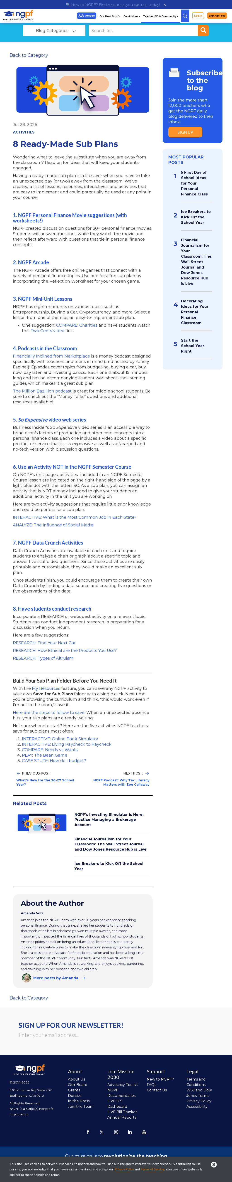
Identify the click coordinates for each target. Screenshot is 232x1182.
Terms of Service (152, 1169)
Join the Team (81, 1106)
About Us (76, 1079)
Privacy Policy (198, 1101)
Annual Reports (121, 1117)
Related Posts (30, 803)
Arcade (90, 15)
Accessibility (197, 1106)
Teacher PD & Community (160, 16)
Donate (75, 1095)
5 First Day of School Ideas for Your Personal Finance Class (194, 183)
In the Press (78, 1101)
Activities (24, 132)
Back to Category (29, 55)
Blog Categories (52, 30)
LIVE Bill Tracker (122, 1112)
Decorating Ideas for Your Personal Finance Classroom (194, 312)
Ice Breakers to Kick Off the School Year (196, 217)
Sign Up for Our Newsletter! (71, 1025)
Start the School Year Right (192, 345)
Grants (74, 1090)
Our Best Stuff (109, 16)
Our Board (77, 1085)
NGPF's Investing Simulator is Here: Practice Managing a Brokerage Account (109, 819)
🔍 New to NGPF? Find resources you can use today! (113, 4)
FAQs (151, 1085)
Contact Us (157, 1090)
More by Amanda (56, 978)
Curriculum (130, 16)
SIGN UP (185, 132)
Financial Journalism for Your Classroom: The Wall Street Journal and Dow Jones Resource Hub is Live (111, 844)
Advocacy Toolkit (122, 1085)
